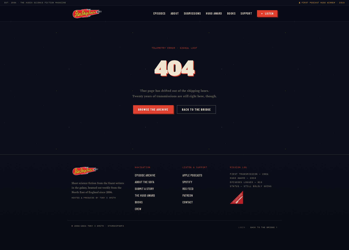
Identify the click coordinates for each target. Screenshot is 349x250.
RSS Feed (188, 188)
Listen (269, 13)
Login (241, 227)
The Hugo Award (145, 195)
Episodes (159, 13)
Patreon (187, 195)
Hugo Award (214, 13)
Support (246, 13)
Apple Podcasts (192, 175)
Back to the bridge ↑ (263, 227)
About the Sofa (144, 182)
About (175, 13)
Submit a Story (144, 188)
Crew (138, 209)
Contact (187, 202)
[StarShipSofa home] (87, 13)
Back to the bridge (196, 109)
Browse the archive (153, 109)
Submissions (192, 13)
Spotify (187, 182)
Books (231, 13)
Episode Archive (145, 175)
